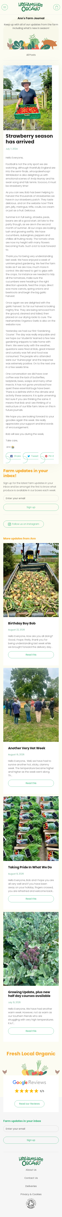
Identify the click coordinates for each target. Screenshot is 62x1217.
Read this (31, 654)
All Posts (31, 55)
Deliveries (31, 1186)
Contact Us (31, 1178)
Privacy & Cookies (31, 1194)
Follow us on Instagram (25, 524)
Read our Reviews (29, 1103)
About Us (31, 1170)
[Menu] (5, 7)
